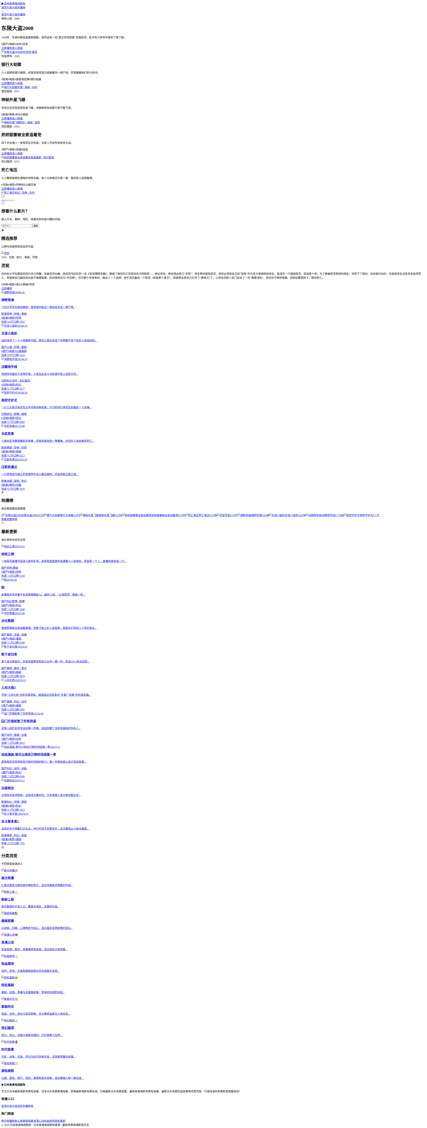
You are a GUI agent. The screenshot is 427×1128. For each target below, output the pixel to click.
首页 (4, 7)
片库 (9, 7)
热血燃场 (49, 1120)
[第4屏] (10, 200)
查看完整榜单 (9, 519)
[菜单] (2, 11)
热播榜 (21, 7)
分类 (14, 7)
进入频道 (17, 48)
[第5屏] (13, 200)
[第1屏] (2, 200)
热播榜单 (28, 1106)
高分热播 (6, 1120)
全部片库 (6, 1106)
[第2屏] (5, 200)
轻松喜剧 (60, 1120)
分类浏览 (17, 1106)
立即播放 (6, 48)
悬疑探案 (28, 1120)
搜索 (36, 226)
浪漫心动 (38, 1120)
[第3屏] (8, 200)
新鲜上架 (17, 1120)
